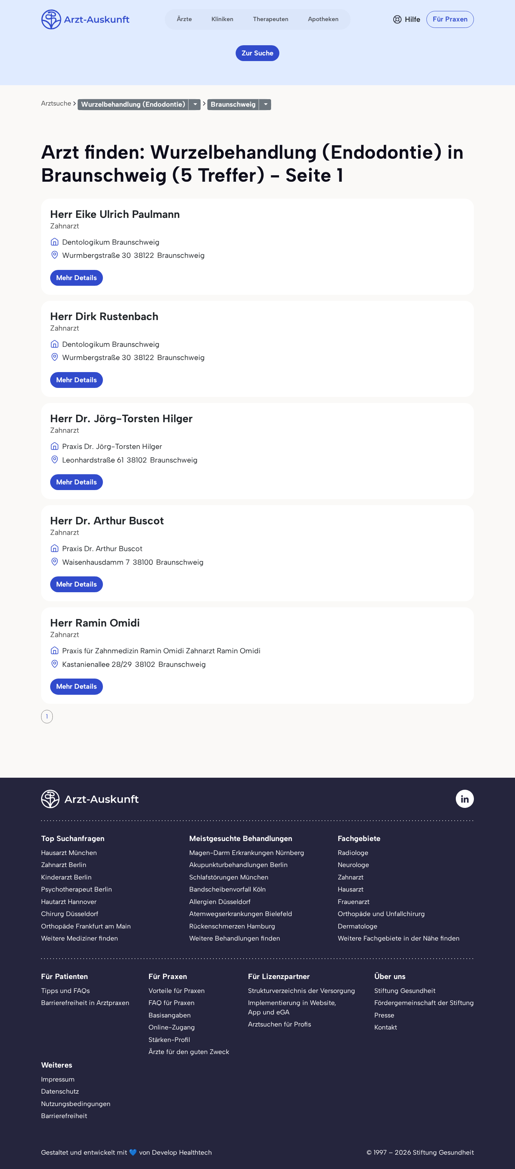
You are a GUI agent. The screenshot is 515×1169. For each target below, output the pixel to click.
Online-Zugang (172, 1027)
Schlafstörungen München (228, 877)
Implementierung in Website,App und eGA (292, 1007)
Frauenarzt (353, 901)
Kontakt (385, 1027)
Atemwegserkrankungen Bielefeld (240, 914)
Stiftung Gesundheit (404, 990)
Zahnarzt (350, 877)
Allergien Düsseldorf (220, 901)
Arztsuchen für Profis (279, 1024)
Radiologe (353, 852)
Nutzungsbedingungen (75, 1104)
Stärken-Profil (169, 1039)
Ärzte (184, 19)
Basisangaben (170, 1015)
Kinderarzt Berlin (66, 877)
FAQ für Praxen (172, 1003)
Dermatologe (357, 926)
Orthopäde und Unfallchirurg (381, 914)
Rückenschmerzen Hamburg (232, 926)
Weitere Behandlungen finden (234, 938)
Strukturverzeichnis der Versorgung (301, 990)
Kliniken (222, 19)
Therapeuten (270, 19)
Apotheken (323, 19)
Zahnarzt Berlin (63, 865)
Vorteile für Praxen (177, 990)
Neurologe (353, 865)
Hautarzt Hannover (69, 901)
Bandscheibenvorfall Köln (227, 889)
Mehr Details (76, 277)
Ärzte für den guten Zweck (189, 1052)
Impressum (58, 1079)
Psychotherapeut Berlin (76, 889)
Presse (384, 1015)
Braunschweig (233, 104)
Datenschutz (60, 1091)
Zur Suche (257, 53)
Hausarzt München (69, 852)
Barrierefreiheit (64, 1116)
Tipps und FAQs (65, 990)
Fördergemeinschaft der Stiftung (424, 1003)
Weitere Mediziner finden (79, 938)
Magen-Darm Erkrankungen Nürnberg (246, 852)
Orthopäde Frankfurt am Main (86, 926)
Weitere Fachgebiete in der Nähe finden (399, 938)
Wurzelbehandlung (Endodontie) (133, 104)
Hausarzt (350, 889)
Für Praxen (450, 19)
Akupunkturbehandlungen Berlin (238, 865)
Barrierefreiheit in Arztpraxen (85, 1003)
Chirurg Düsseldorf (69, 914)
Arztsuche (56, 103)
